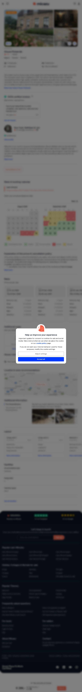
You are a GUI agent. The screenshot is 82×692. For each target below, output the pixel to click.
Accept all (41, 359)
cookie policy (41, 343)
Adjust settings (41, 354)
